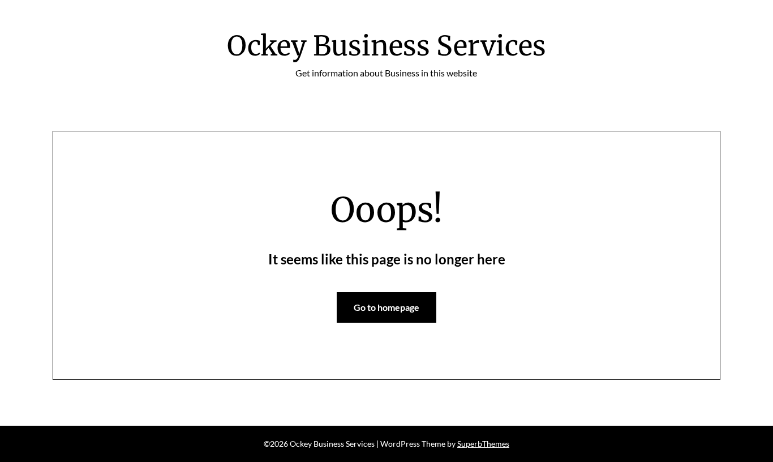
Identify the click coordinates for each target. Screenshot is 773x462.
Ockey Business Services (386, 46)
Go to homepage (386, 307)
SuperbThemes (483, 443)
